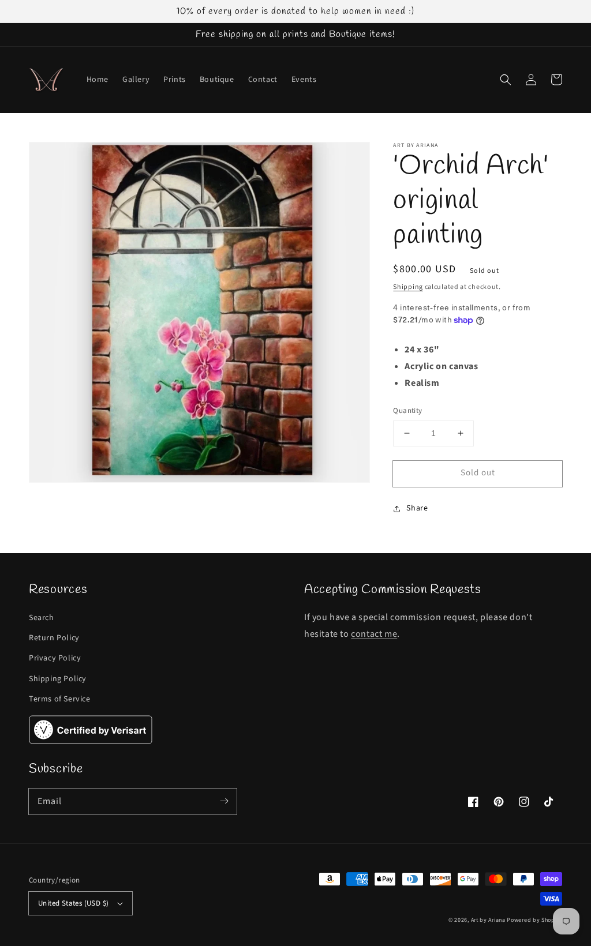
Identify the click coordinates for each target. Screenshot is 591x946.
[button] (505, 79)
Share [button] (417, 508)
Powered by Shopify (534, 920)
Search (41, 618)
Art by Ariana (488, 920)
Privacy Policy (55, 658)
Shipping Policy (58, 679)
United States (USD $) (73, 903)
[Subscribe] (224, 801)
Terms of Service (60, 699)
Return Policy (54, 638)
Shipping (408, 287)
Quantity (407, 411)
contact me (374, 634)
